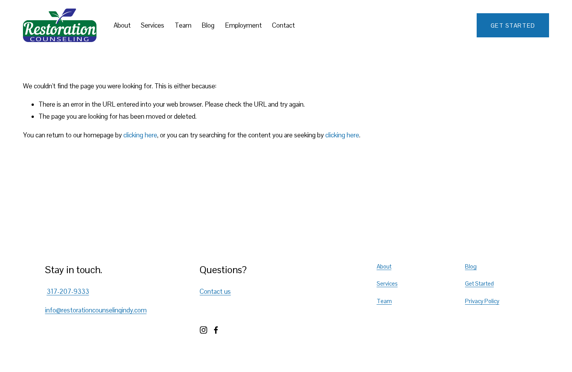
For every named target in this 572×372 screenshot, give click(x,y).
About (122, 25)
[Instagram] (203, 330)
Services (152, 25)
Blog (208, 25)
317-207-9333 (68, 291)
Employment (243, 25)
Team (183, 25)
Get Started (479, 283)
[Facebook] (216, 330)
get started (513, 25)
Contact (283, 25)
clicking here (140, 135)
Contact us (215, 291)
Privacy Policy (482, 301)
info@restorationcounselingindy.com (96, 310)
